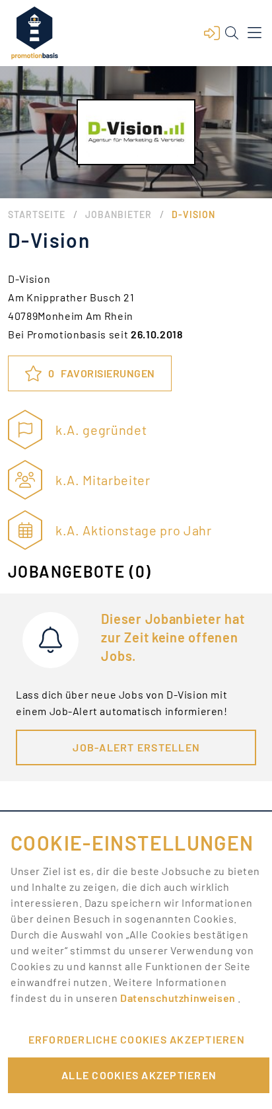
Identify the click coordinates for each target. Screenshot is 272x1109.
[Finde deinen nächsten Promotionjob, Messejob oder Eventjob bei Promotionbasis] (34, 33)
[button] (212, 33)
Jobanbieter (118, 214)
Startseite (36, 214)
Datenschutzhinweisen (179, 997)
